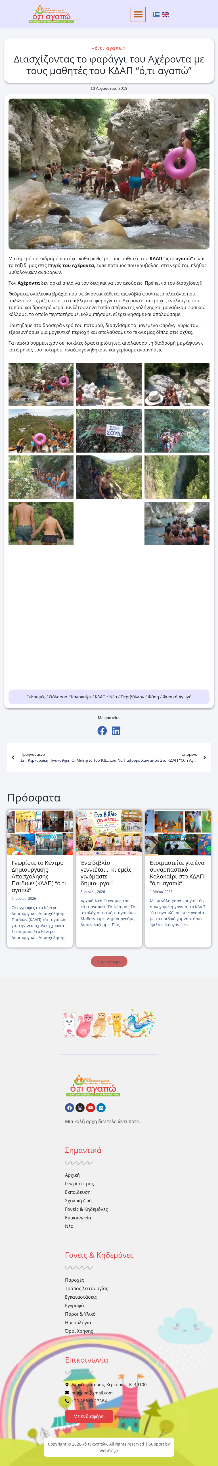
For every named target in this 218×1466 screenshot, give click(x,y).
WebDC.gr (108, 1450)
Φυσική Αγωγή (177, 696)
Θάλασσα (58, 696)
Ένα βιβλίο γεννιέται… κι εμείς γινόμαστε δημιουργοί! (106, 873)
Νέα (113, 696)
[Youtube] (90, 1107)
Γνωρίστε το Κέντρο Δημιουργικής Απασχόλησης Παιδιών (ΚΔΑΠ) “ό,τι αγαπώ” (39, 876)
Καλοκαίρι (81, 696)
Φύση (153, 696)
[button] (138, 14)
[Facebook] (69, 1107)
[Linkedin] (101, 1107)
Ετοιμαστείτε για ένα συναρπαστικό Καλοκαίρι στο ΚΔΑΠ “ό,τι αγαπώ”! (177, 873)
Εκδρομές (35, 696)
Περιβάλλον (132, 696)
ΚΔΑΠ (100, 696)
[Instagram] (80, 1107)
